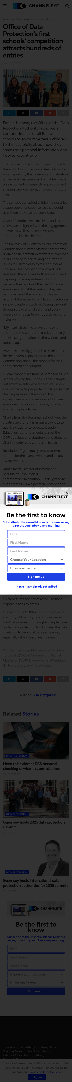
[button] (66, 492)
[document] (36, 541)
